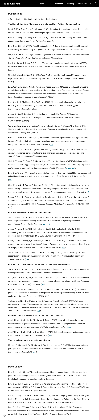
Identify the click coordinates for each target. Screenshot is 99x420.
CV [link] (50, 3)
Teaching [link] (70, 3)
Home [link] (43, 3)
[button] (96, 4)
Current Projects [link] (84, 3)
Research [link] (59, 3)
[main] (49, 182)
